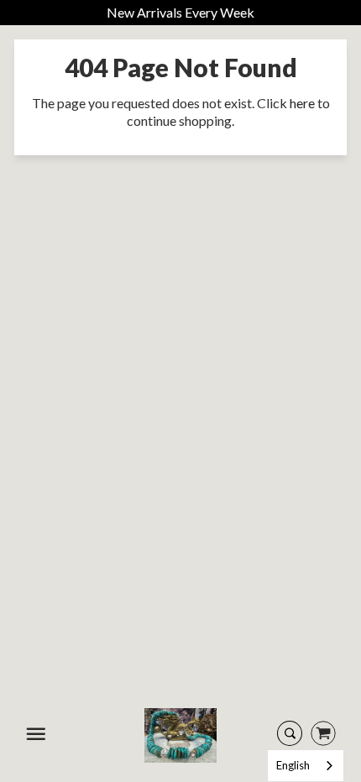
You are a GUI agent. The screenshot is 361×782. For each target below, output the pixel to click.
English (293, 765)
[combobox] (305, 765)
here (302, 103)
